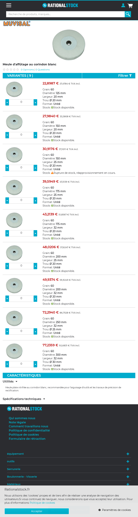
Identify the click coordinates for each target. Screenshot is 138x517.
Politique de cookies (42, 502)
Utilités (9, 381)
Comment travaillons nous (28, 426)
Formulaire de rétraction (27, 438)
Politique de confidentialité (29, 430)
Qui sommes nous (22, 418)
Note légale (17, 422)
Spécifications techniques (23, 399)
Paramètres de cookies (116, 510)
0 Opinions (27, 69)
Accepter (36, 511)
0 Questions (43, 69)
